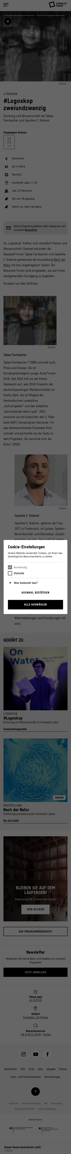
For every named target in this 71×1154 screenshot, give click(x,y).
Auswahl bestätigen (35, 592)
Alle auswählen (35, 604)
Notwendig (20, 567)
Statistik (19, 573)
